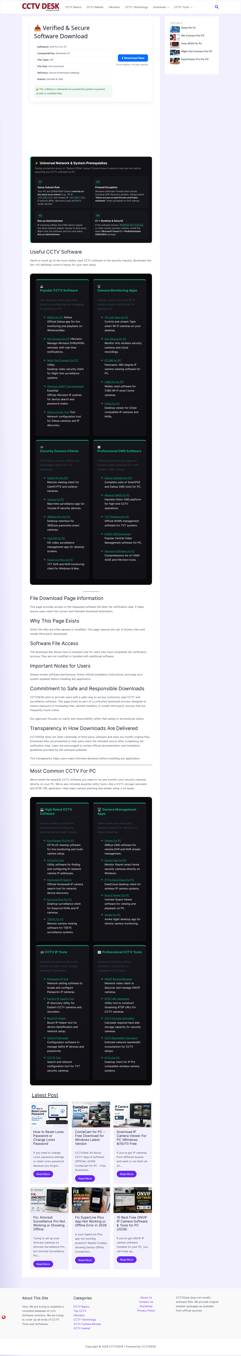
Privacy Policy (146, 1310)
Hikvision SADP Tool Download (65, 386)
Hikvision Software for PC (120, 551)
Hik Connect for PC (58, 338)
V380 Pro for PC (114, 381)
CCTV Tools (181, 7)
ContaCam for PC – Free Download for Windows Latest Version (90, 1138)
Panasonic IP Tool (57, 979)
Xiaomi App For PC (115, 860)
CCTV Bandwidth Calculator (121, 1038)
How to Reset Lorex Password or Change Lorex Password (48, 1138)
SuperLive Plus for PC (60, 559)
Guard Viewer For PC (117, 895)
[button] (167, 7)
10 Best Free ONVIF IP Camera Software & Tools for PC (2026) (132, 1223)
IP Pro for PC (112, 1057)
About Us (146, 1297)
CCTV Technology (136, 7)
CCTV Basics (73, 7)
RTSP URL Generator (117, 998)
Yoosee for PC (55, 499)
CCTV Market (95, 7)
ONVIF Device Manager (118, 979)
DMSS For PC (55, 317)
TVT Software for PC (117, 516)
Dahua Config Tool (58, 412)
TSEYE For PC (55, 919)
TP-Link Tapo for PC (116, 317)
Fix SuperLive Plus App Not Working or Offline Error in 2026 (91, 1221)
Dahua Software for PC (118, 478)
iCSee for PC (112, 403)
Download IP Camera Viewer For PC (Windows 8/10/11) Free (131, 1138)
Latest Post (45, 1095)
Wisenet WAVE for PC (117, 495)
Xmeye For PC (113, 840)
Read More (43, 1174)
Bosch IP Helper (56, 1018)
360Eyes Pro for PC (58, 516)
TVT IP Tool (54, 1057)
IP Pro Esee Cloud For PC (119, 879)
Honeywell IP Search (59, 879)
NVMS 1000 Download (118, 534)
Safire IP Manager (58, 1038)
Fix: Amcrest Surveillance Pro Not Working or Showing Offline (49, 1223)
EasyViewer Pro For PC (60, 840)
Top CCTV (79, 1310)
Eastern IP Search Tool (60, 998)
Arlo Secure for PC (115, 338)
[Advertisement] (91, 128)
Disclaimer (146, 1306)
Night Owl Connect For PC (62, 360)
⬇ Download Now (132, 58)
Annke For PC (112, 914)
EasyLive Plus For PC (59, 899)
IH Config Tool (55, 860)
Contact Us (146, 1301)
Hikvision (114, 7)
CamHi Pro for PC (57, 478)
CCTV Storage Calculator (120, 1018)
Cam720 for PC (56, 538)
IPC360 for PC (113, 360)
